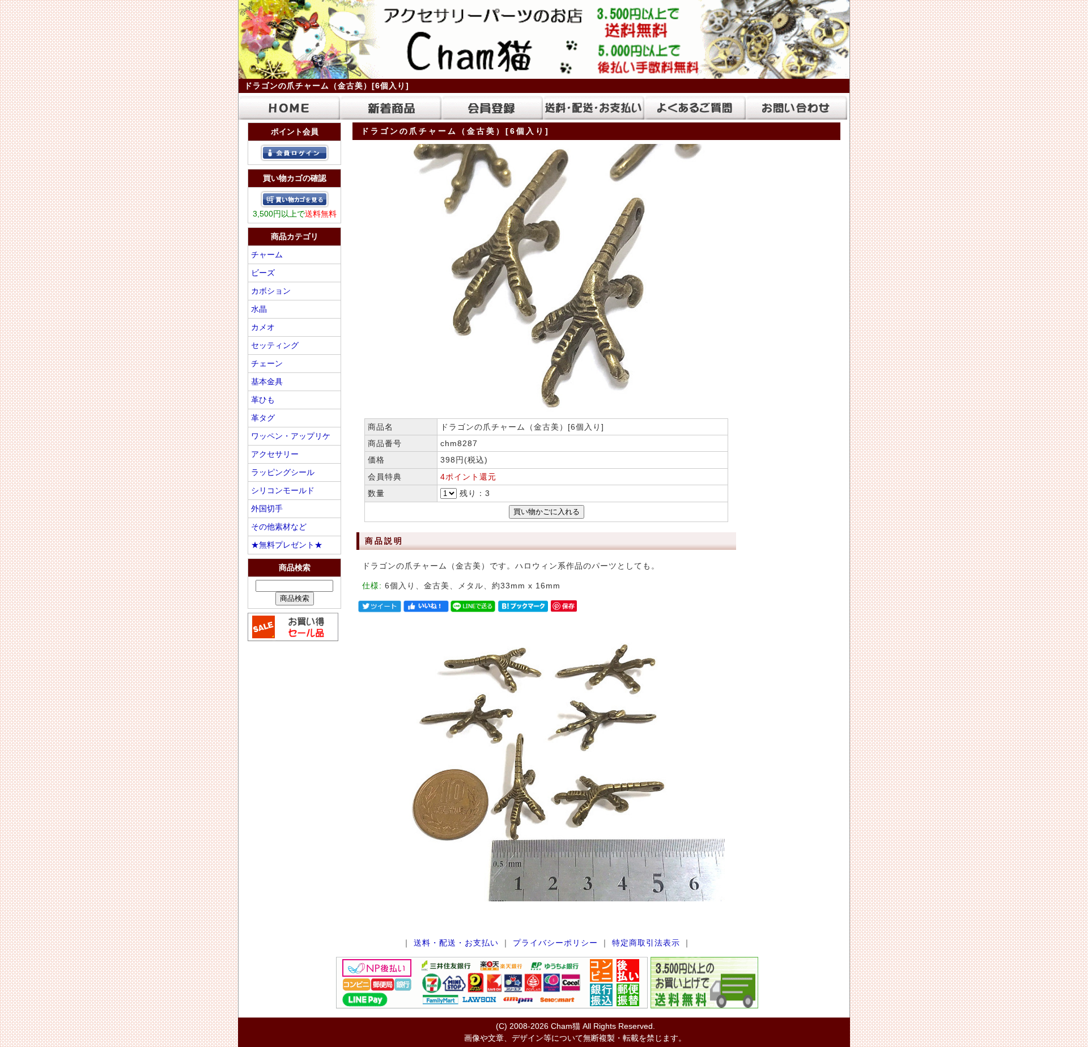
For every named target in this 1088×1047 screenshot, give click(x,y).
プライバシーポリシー (555, 942)
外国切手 (267, 508)
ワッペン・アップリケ (290, 435)
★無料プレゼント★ (286, 544)
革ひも (263, 399)
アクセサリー (275, 454)
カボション (271, 290)
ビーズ (263, 272)
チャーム (267, 254)
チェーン (267, 363)
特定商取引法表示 (646, 942)
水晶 (259, 308)
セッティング (275, 345)
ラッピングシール (282, 472)
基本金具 (267, 381)
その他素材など (279, 526)
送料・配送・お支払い (456, 942)
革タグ (263, 417)
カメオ (263, 327)
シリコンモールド (282, 490)
